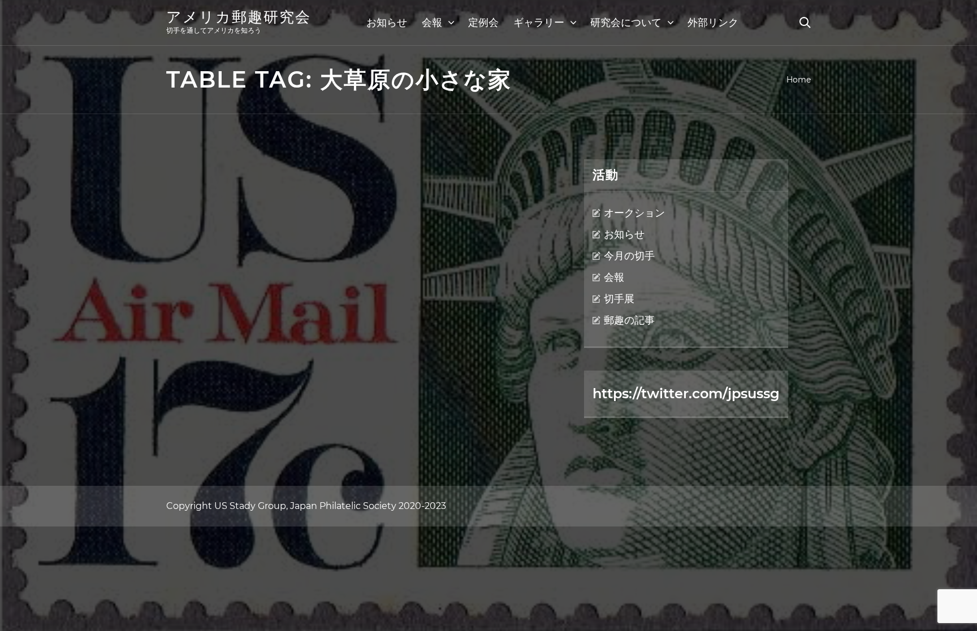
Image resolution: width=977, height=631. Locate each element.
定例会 (483, 22)
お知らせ (386, 22)
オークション (634, 213)
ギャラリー (538, 22)
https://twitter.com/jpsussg (686, 393)
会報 (432, 22)
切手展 (619, 299)
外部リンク (713, 22)
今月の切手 (629, 256)
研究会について (626, 22)
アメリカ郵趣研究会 (238, 17)
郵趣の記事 (629, 320)
